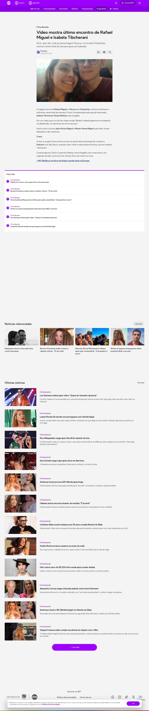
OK (133, 703)
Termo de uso (85, 697)
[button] (22, 343)
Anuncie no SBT (74, 691)
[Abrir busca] (116, 3)
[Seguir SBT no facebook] (112, 697)
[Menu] (139, 3)
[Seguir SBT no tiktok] (126, 697)
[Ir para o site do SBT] (34, 697)
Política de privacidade (66, 697)
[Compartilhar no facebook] (104, 52)
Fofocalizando (43, 27)
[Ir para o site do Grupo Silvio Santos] (18, 697)
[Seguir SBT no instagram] (119, 697)
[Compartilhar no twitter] (109, 52)
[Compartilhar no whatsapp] (98, 52)
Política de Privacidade (51, 704)
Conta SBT (129, 3)
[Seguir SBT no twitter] (133, 697)
